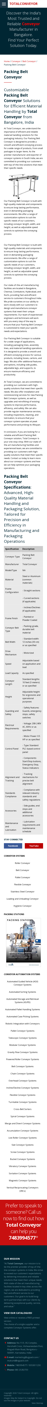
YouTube (34, 845)
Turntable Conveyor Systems (22, 1102)
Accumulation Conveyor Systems (22, 1130)
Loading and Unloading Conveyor (23, 898)
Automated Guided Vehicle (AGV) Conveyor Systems (22, 983)
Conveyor (16, 61)
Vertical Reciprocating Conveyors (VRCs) (22, 1189)
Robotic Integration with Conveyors (22, 1023)
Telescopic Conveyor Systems (22, 1038)
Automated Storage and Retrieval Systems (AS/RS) (22, 1001)
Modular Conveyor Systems (22, 1045)
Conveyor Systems (14, 855)
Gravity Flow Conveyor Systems (23, 1052)
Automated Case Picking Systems (23, 1016)
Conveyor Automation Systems (22, 974)
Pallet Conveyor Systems (22, 1030)
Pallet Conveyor (22, 877)
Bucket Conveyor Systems (22, 1159)
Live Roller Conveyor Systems (22, 1137)
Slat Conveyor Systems (23, 1144)
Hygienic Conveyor (23, 905)
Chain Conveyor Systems (22, 1073)
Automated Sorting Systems (22, 992)
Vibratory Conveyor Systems (22, 1166)
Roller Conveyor (22, 863)
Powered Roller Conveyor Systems (22, 1059)
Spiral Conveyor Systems (22, 1116)
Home (7, 61)
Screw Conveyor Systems (23, 1152)
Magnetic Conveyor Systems (22, 1180)
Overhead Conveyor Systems (22, 1080)
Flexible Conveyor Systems (22, 1095)
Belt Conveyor (29, 61)
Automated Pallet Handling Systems (22, 1009)
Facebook (13, 845)
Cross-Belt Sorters (22, 1109)
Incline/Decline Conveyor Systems (22, 1087)
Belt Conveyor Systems (22, 1066)
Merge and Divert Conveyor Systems (22, 1123)
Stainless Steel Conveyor (22, 891)
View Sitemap (37, 1403)
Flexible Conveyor (22, 884)
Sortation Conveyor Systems (22, 1173)
